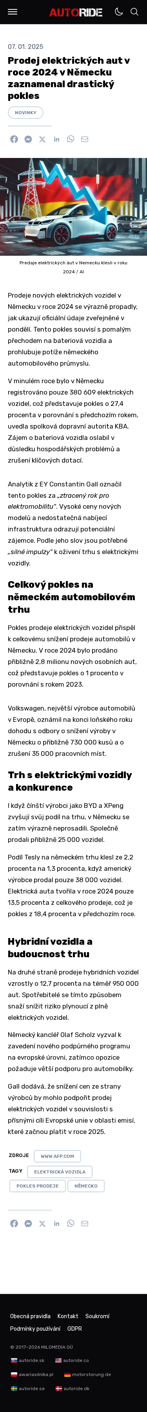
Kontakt (68, 1316)
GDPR (74, 1329)
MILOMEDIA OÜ (57, 1347)
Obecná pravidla (30, 1316)
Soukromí (97, 1316)
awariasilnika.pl (36, 1374)
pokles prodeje (37, 1186)
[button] (12, 11)
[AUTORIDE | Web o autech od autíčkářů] (75, 12)
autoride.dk (76, 1388)
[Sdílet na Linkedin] (56, 139)
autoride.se (32, 1388)
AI (82, 272)
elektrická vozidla (59, 1172)
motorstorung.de (91, 1374)
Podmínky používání (35, 1329)
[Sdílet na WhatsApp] (70, 139)
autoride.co (76, 1360)
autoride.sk (31, 1360)
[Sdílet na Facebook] (14, 139)
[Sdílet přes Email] (84, 139)
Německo (86, 1186)
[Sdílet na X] (42, 139)
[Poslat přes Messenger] (28, 139)
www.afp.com (57, 1156)
